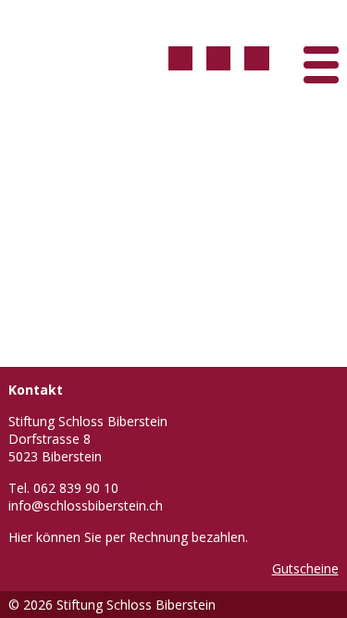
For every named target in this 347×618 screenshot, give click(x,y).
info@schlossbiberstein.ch (85, 505)
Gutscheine (305, 568)
